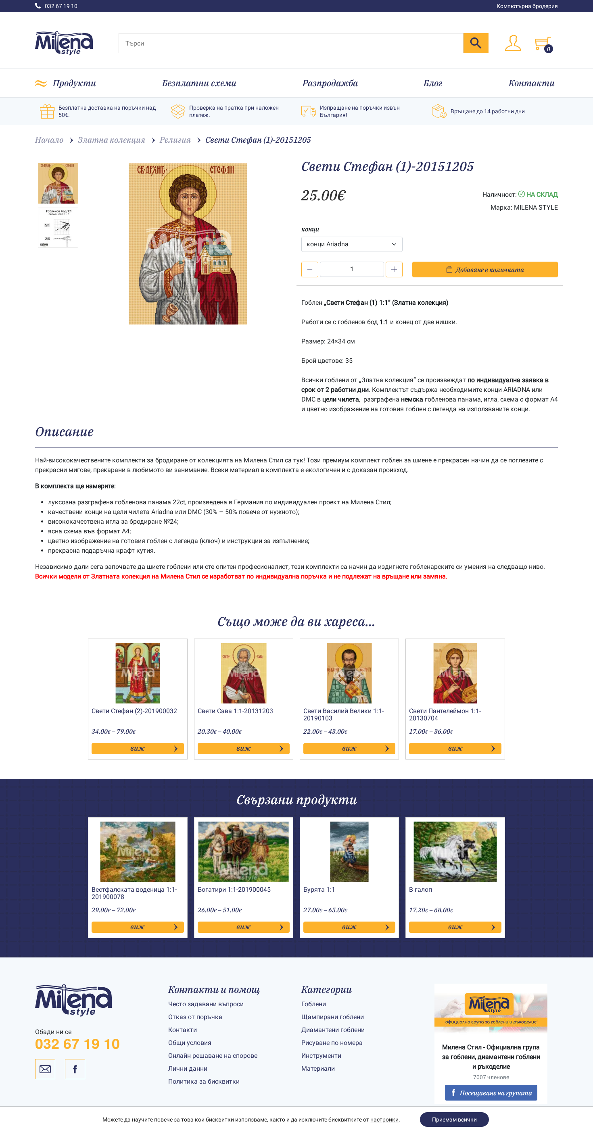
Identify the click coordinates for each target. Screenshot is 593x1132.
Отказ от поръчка (195, 1017)
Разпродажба (330, 83)
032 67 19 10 (61, 6)
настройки (384, 1119)
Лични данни (187, 1068)
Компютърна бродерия (527, 6)
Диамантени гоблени (333, 1030)
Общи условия (189, 1043)
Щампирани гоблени (332, 1017)
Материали (318, 1068)
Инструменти (321, 1055)
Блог (433, 83)
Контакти (532, 83)
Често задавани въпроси (206, 1004)
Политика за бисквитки (204, 1081)
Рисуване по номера (332, 1043)
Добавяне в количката (490, 270)
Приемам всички (454, 1119)
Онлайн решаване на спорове (212, 1055)
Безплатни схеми (199, 83)
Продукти (74, 83)
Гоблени (313, 1004)
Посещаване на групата (496, 1093)
